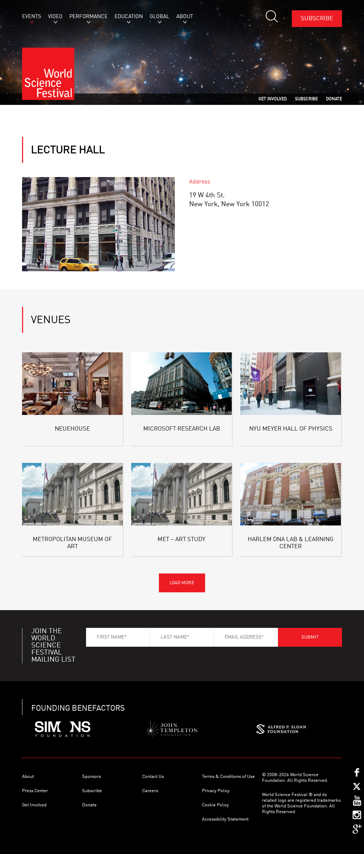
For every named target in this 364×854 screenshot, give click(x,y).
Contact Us (153, 776)
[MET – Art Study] (181, 494)
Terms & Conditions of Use (228, 776)
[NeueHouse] (72, 383)
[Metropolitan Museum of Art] (72, 494)
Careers (150, 791)
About (28, 776)
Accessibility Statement (225, 819)
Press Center (35, 791)
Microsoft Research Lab (181, 429)
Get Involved (34, 805)
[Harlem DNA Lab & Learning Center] (290, 494)
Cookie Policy (215, 805)
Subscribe (317, 19)
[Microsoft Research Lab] (181, 383)
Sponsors (91, 776)
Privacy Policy (216, 791)
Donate (89, 805)
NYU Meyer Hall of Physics (290, 429)
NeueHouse (72, 429)
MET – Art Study (181, 540)
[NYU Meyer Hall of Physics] (290, 383)
